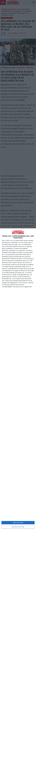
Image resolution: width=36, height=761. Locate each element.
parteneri (12, 240)
